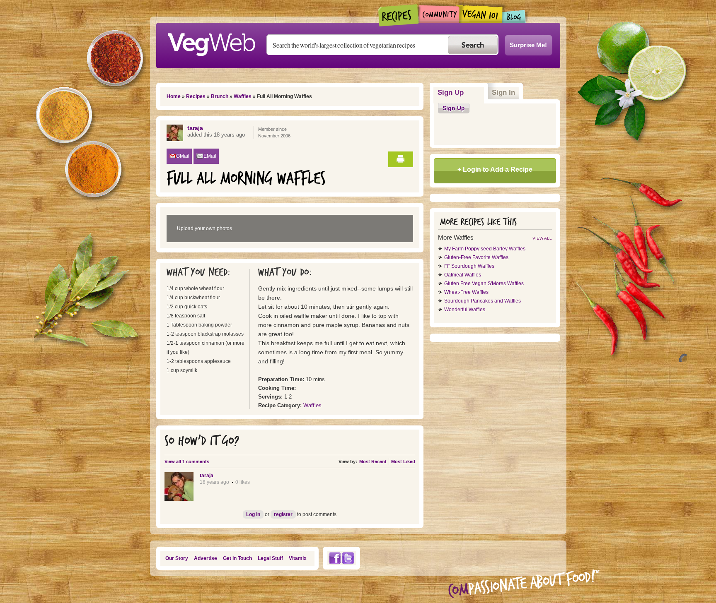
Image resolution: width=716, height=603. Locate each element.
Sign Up (461, 92)
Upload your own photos (204, 228)
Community (439, 14)
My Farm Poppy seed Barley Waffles (484, 249)
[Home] (211, 42)
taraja (195, 128)
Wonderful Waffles (464, 309)
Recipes (399, 15)
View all (542, 238)
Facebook (334, 558)
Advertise (205, 558)
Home (174, 96)
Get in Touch (237, 558)
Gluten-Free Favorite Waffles (476, 257)
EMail (209, 156)
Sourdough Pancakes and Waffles (482, 301)
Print (400, 159)
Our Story (176, 558)
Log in (253, 514)
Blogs (514, 16)
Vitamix (298, 558)
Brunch (219, 96)
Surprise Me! (528, 44)
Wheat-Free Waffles (466, 292)
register (283, 514)
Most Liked (403, 461)
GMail (182, 156)
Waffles (243, 96)
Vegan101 (481, 14)
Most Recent (373, 461)
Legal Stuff (270, 558)
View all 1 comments (186, 461)
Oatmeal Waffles (462, 275)
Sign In (503, 92)
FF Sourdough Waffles (469, 266)
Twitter (348, 558)
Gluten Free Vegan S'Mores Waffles (484, 283)
